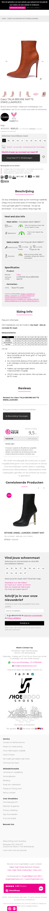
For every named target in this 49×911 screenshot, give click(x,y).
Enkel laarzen (12, 295)
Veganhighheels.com (14, 879)
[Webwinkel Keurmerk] (5, 181)
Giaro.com (37, 870)
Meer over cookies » (34, 8)
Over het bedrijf (9, 818)
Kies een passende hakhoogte (17, 587)
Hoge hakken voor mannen (17, 297)
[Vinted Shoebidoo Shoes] (32, 674)
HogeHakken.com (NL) (31, 876)
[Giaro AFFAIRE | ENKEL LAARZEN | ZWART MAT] (24, 509)
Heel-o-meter (13, 242)
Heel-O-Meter (9, 755)
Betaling (6, 780)
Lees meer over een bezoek (15, 850)
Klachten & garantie (11, 806)
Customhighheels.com (34, 879)
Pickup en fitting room (12, 789)
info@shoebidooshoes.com (25, 666)
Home (4, 18)
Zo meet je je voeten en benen (18, 585)
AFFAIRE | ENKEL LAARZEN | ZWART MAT (24, 533)
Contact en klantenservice (14, 742)
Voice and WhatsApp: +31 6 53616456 (26, 662)
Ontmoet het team (11, 763)
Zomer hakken (27, 295)
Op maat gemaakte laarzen (16, 589)
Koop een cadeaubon (12, 784)
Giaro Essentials (13, 301)
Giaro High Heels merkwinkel (19, 870)
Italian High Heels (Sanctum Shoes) (24, 867)
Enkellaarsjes (28, 294)
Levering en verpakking (13, 772)
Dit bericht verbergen (17, 8)
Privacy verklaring (10, 810)
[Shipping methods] (8, 177)
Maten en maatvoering (12, 747)
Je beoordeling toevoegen (16, 416)
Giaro (19, 275)
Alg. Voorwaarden (10, 814)
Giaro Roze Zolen (30, 301)
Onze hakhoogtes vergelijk (14, 751)
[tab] (24, 192)
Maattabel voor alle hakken (16, 583)
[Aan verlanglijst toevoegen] (43, 157)
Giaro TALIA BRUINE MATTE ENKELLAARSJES (23, 18)
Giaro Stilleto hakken (15, 299)
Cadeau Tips (33, 299)
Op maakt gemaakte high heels (16, 759)
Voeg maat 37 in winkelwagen (20, 158)
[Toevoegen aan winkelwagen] (3, 157)
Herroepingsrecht (10, 802)
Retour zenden (9, 793)
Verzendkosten (9, 776)
